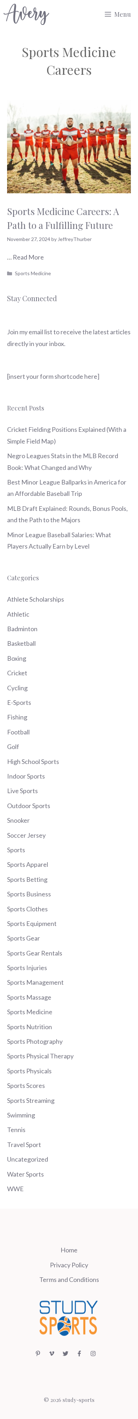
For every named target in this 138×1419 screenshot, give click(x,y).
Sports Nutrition (29, 1027)
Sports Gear (23, 938)
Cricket (17, 673)
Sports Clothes (27, 909)
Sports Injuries (27, 968)
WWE (15, 1189)
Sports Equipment (32, 923)
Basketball (21, 643)
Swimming (21, 1115)
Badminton (22, 629)
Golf (13, 746)
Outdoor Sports (28, 806)
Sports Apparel (27, 864)
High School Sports (33, 761)
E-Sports (19, 702)
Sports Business (29, 894)
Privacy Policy (69, 1265)
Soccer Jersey (26, 835)
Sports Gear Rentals (34, 953)
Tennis (16, 1129)
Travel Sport (24, 1144)
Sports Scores (26, 1085)
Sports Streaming (30, 1100)
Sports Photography (35, 1041)
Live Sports (22, 791)
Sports (16, 850)
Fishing (17, 717)
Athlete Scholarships (35, 599)
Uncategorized (27, 1159)
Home (69, 1250)
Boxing (16, 658)
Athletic (18, 614)
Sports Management (35, 982)
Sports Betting (27, 879)
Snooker (18, 820)
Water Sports (25, 1174)
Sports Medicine (33, 273)
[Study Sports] (26, 14)
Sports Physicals (29, 1071)
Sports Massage (29, 997)
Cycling (17, 688)
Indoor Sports (26, 776)
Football (18, 732)
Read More (28, 257)
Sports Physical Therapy (40, 1056)
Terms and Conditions (69, 1279)
